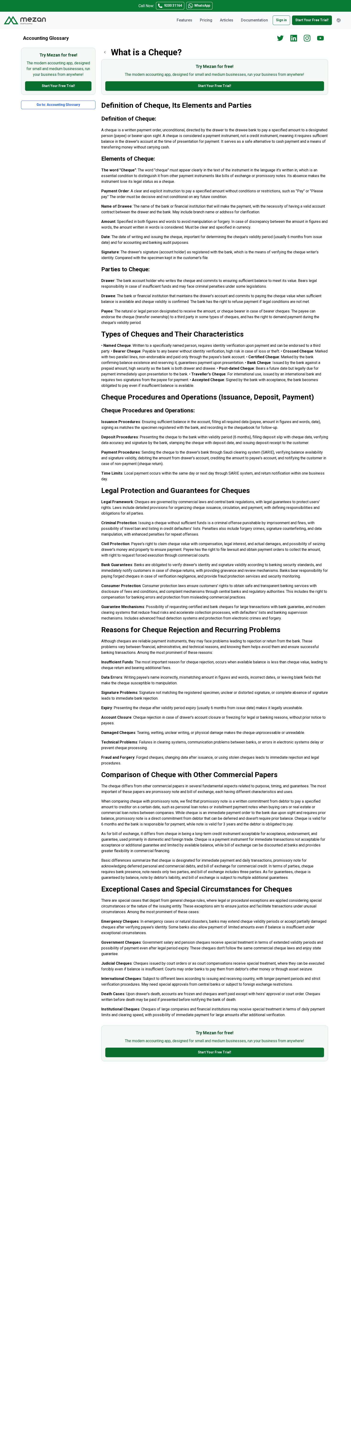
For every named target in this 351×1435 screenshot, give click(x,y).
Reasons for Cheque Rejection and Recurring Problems (190, 629)
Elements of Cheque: (128, 158)
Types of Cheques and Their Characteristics (172, 334)
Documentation (254, 20)
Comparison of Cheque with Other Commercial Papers (189, 774)
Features (184, 20)
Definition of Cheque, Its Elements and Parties (176, 105)
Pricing (206, 20)
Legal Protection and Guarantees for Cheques (175, 490)
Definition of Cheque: (128, 118)
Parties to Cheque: (125, 269)
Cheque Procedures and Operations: (148, 410)
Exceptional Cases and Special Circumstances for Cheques (196, 889)
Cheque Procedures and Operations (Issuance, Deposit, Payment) (207, 397)
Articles (226, 20)
